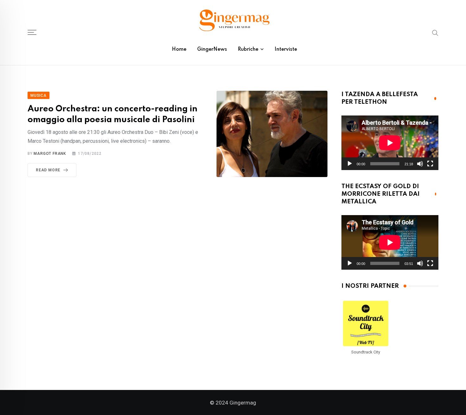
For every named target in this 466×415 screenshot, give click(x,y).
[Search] (435, 32)
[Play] (349, 164)
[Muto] (420, 164)
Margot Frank (50, 153)
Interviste (286, 49)
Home (179, 49)
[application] (389, 142)
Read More (48, 170)
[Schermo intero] (430, 164)
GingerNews (212, 49)
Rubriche (248, 49)
